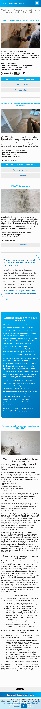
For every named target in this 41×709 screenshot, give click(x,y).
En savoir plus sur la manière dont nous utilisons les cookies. (21, 703)
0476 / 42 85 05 (22, 170)
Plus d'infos (22, 90)
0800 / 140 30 (22, 85)
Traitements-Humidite (13, 3)
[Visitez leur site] (20, 35)
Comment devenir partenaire (20, 695)
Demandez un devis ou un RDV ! (22, 79)
